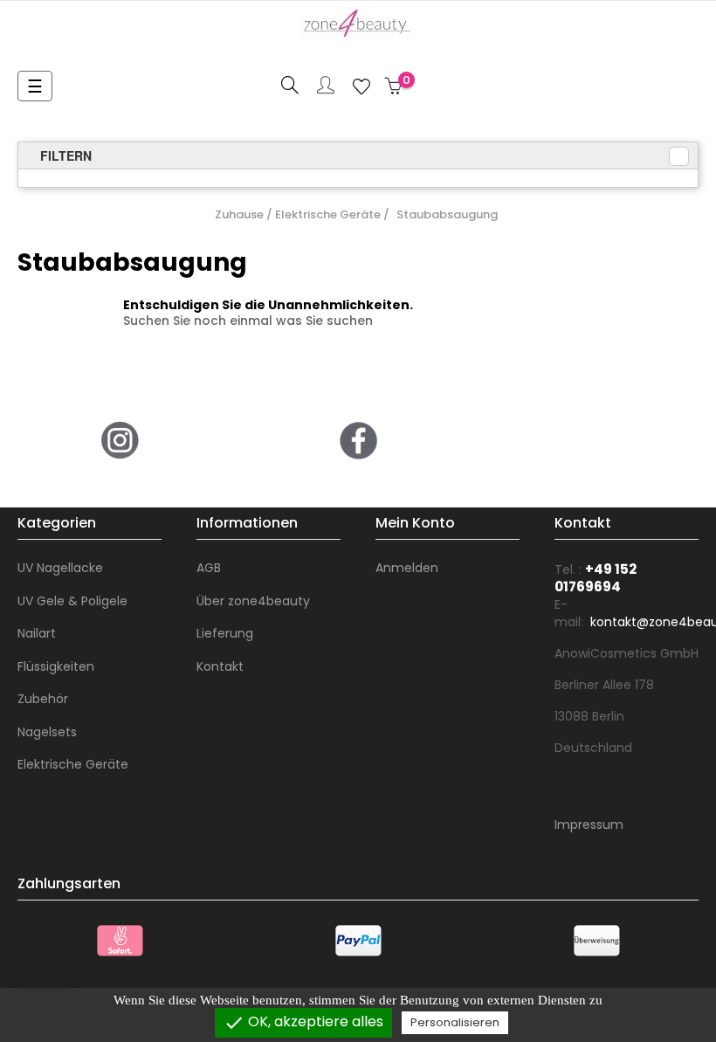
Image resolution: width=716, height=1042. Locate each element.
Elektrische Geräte (72, 764)
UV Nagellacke (60, 567)
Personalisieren (454, 1022)
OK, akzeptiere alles (303, 1022)
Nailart (36, 633)
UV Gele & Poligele (72, 601)
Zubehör (42, 698)
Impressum (588, 824)
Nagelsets (47, 732)
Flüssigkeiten (55, 666)
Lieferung (224, 633)
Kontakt (220, 666)
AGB (208, 567)
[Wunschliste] (361, 86)
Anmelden (406, 567)
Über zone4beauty (253, 601)
